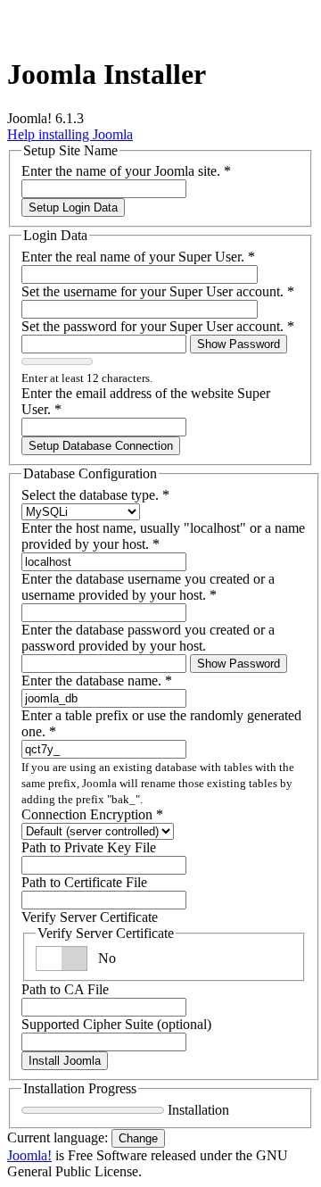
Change (138, 1138)
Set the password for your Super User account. (157, 326)
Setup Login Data (73, 207)
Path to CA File (65, 989)
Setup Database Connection (101, 445)
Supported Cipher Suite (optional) (116, 1024)
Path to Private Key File (88, 847)
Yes (108, 958)
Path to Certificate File (84, 882)
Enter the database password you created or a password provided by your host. (148, 637)
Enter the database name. (96, 680)
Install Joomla (65, 1060)
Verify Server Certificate (89, 917)
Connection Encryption (92, 814)
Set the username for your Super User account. (157, 291)
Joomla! (29, 1155)
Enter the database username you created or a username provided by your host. (148, 586)
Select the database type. (95, 494)
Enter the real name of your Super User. (138, 256)
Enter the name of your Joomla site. (126, 170)
